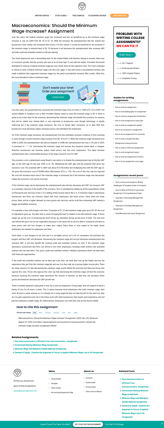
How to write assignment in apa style (129, 121)
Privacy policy (91, 387)
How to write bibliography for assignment (130, 112)
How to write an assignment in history (129, 157)
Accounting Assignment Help (62, 392)
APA (34, 313)
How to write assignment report (127, 152)
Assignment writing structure (126, 143)
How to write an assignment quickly (128, 125)
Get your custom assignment (88, 424)
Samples (54, 383)
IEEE (69, 313)
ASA (63, 313)
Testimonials (90, 382)
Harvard (48, 313)
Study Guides (61, 16)
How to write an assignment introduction (130, 116)
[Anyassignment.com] (82, 9)
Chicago (56, 313)
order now (58, 97)
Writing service (42, 16)
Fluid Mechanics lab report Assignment (130, 213)
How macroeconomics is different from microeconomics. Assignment (46, 341)
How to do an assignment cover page (129, 161)
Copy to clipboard (25, 322)
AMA (75, 313)
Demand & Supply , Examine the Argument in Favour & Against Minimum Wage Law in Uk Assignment (59, 352)
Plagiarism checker (97, 16)
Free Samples (78, 16)
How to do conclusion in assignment (128, 130)
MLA (40, 313)
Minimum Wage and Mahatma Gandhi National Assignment (40, 349)
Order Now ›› (126, 54)
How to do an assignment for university (130, 134)
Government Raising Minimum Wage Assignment (36, 345)
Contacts (89, 378)
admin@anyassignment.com (25, 391)
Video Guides (56, 388)
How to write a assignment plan (127, 139)
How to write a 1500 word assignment (129, 148)
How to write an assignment (125, 107)
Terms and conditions (94, 391)
